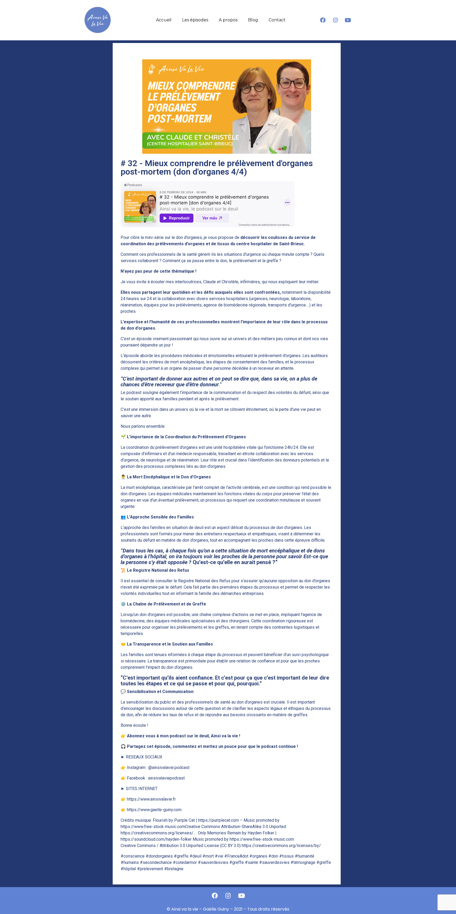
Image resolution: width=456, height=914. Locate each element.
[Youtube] (347, 20)
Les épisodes (195, 19)
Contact (277, 19)
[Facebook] (323, 20)
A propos (228, 19)
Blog (253, 19)
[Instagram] (335, 20)
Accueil (164, 19)
